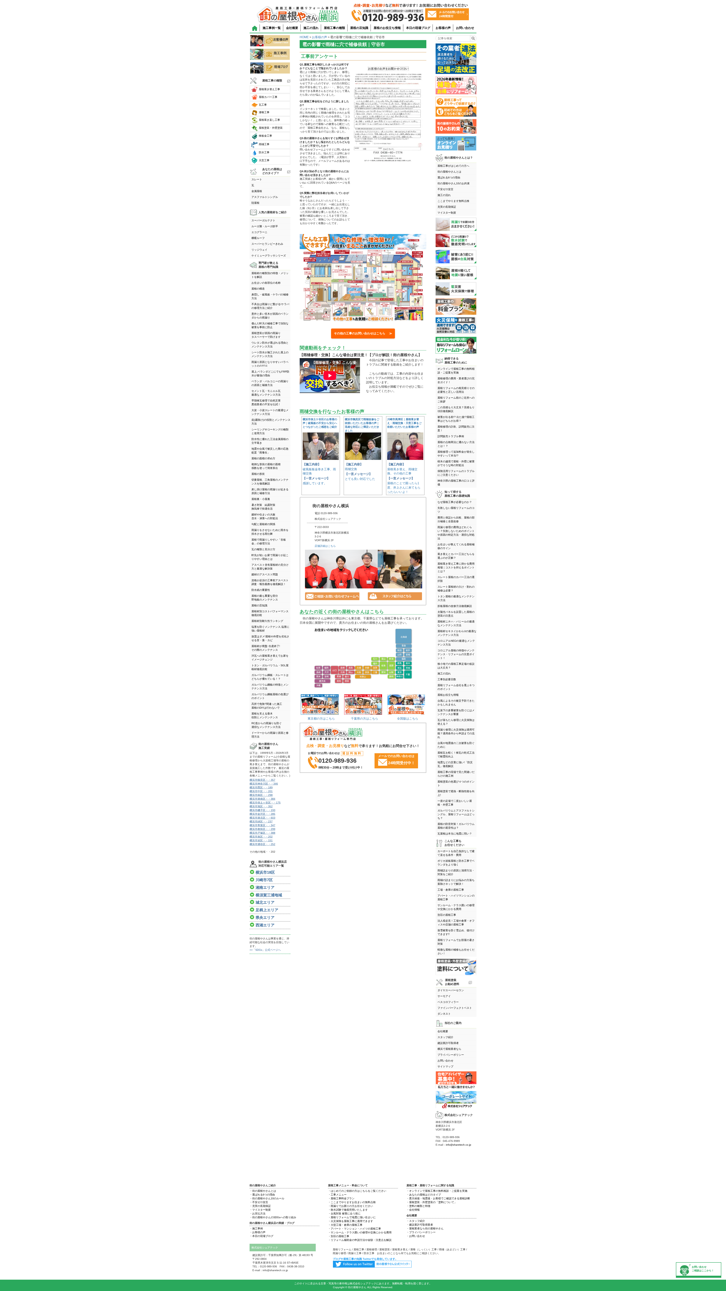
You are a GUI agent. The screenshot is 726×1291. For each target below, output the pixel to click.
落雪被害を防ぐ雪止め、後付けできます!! (456, 932)
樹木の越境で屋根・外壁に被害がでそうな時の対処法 (456, 463)
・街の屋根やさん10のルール (267, 1198)
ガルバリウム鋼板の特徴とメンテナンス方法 (270, 686)
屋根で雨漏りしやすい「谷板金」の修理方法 (268, 541)
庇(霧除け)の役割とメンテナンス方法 (270, 421)
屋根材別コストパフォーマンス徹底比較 (270, 613)
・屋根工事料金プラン (341, 1198)
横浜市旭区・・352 (261, 806)
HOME (304, 37)
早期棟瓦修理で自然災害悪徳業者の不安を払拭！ (266, 402)
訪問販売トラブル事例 (450, 436)
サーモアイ (444, 996)
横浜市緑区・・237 (261, 821)
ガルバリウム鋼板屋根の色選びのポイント (270, 696)
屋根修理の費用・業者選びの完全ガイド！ (456, 380)
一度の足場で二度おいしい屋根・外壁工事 (454, 802)
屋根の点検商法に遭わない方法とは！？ (456, 444)
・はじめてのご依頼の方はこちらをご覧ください (357, 1190)
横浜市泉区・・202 (261, 836)
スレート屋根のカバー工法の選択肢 (456, 579)
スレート (256, 179)
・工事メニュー (337, 1194)
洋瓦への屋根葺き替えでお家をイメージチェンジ (270, 657)
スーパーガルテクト (263, 220)
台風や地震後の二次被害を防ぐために (456, 745)
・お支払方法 (257, 1213)
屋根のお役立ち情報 (387, 27)
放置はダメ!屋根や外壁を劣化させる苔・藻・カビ (270, 638)
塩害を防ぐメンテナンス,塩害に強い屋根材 (270, 628)
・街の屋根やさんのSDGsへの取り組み (273, 1217)
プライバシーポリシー (450, 1054)
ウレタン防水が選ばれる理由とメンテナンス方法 (270, 344)
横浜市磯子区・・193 (262, 810)
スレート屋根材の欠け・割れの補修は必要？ (456, 588)
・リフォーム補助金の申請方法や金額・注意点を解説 (360, 1239)
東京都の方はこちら (321, 718)
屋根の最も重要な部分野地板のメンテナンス (264, 597)
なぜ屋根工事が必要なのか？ (454, 502)
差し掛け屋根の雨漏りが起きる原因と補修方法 (270, 491)
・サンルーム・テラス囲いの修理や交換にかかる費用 (360, 1232)
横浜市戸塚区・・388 (262, 832)
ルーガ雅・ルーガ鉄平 (264, 226)
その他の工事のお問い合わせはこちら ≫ (363, 333)
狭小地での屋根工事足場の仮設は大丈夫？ (456, 665)
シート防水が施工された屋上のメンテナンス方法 (270, 354)
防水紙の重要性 (260, 589)
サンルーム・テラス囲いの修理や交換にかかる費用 (456, 907)
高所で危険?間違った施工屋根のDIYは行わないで (266, 705)
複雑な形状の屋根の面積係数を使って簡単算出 (266, 466)
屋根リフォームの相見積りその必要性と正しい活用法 (456, 390)
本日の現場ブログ (418, 27)
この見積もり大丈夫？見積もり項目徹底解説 (456, 409)
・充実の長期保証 (260, 1205)
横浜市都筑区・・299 (262, 829)
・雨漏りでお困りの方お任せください (350, 1205)
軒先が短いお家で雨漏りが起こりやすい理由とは (270, 557)
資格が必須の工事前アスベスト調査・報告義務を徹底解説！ (270, 582)
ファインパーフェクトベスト (454, 1007)
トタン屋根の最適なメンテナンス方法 (456, 598)
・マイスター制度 (260, 1209)
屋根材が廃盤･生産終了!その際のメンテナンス (265, 648)
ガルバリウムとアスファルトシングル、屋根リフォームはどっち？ (456, 814)
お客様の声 (443, 27)
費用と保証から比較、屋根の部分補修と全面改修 (456, 519)
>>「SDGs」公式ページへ (265, 949)
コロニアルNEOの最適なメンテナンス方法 (456, 642)
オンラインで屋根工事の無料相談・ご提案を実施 (456, 370)
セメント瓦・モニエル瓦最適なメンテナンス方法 (266, 392)
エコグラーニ (259, 232)
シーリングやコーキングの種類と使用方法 (270, 431)
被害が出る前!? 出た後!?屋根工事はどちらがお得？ (456, 418)
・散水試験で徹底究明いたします (348, 1209)
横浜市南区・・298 (261, 795)
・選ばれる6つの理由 (262, 1194)
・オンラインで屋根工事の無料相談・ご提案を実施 (436, 1190)
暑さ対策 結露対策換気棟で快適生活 (263, 506)
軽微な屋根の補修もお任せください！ (456, 951)
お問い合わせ (465, 27)
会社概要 (292, 27)
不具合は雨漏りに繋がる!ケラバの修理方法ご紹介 (270, 306)
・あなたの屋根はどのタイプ (423, 1194)
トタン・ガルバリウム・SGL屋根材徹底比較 (270, 667)
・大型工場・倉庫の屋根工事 (345, 1224)
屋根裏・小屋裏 (260, 499)
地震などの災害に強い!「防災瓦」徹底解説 (455, 764)
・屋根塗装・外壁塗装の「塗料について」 (431, 1202)
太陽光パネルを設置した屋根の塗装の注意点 (456, 613)
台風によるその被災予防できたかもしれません (456, 702)
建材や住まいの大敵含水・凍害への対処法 (264, 516)
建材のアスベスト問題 (264, 574)
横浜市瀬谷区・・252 (262, 844)
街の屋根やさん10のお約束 (453, 183)
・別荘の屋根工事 (338, 1236)
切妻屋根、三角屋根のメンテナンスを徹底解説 (270, 481)
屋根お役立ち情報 (448, 694)
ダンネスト (444, 1013)
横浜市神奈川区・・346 (264, 783)
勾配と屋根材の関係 (263, 524)
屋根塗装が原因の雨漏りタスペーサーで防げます (266, 335)
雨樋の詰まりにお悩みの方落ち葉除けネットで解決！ (456, 882)
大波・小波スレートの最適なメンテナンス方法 (270, 412)
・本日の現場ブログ (261, 1236)
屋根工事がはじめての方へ (453, 165)
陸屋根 (255, 202)
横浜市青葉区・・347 (262, 825)
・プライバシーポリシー (421, 1232)
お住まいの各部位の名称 (266, 282)
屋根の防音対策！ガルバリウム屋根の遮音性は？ (456, 825)
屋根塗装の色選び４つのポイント (456, 783)
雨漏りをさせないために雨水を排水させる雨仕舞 (270, 531)
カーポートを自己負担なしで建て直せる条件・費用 (456, 853)
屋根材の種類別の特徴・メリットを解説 (270, 275)
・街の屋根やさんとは (263, 1190)
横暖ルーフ (258, 237)
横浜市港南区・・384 (262, 798)
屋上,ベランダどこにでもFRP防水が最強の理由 (270, 373)
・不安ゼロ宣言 (259, 1202)
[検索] (473, 38)
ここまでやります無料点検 (453, 200)
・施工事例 (256, 1228)
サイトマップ (445, 1066)
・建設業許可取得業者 (419, 1224)
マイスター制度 (446, 212)
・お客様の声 (257, 1232)
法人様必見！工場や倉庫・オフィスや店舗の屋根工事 (456, 922)
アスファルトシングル (264, 196)
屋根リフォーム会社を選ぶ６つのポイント (456, 687)
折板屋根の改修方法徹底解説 (454, 606)
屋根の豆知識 (359, 27)
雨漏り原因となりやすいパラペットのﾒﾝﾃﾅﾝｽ (270, 363)
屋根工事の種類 (334, 27)
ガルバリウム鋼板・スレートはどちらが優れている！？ (270, 676)
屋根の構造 (258, 288)
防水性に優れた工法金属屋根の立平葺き (270, 441)
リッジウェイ (259, 249)
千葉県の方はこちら (364, 718)
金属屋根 (256, 191)
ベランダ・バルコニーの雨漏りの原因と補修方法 (270, 383)
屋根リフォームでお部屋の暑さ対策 (456, 941)
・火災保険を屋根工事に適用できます (350, 1221)
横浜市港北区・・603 (262, 817)
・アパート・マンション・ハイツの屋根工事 (354, 1228)
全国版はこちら (407, 718)
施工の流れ (311, 27)
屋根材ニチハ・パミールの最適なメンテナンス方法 (456, 623)
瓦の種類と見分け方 (263, 549)
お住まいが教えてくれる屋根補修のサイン (456, 546)
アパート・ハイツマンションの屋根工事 (456, 897)
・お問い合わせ (415, 1236)
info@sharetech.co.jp (458, 1144)
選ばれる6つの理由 (448, 177)
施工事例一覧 (272, 27)
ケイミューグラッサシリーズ (268, 255)
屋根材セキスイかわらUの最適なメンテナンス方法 (456, 633)
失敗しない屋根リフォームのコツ (456, 509)
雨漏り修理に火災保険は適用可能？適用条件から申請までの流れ (456, 733)
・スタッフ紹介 (415, 1220)
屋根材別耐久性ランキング (267, 620)
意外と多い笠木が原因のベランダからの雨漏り (270, 315)
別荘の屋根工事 (446, 914)
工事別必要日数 (446, 679)
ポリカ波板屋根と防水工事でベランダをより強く (456, 862)
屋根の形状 (258, 473)
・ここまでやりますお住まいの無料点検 (352, 1202)
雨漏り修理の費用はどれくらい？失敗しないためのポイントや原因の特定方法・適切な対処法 (456, 533)
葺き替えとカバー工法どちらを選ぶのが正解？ (456, 556)
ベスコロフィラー (448, 1002)
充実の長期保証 (446, 206)
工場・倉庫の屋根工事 (450, 889)
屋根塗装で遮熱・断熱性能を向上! (456, 793)
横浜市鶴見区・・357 (262, 779)
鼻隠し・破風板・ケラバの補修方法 (270, 296)
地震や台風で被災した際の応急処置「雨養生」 (270, 450)
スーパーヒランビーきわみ (267, 243)
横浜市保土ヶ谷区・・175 (265, 802)
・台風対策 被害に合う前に (344, 1213)
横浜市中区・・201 (261, 791)
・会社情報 (413, 1209)
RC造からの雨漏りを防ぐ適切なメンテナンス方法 (266, 725)
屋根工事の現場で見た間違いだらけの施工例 (456, 773)
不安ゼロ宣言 (445, 189)
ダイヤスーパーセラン (450, 990)
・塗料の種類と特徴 (418, 1205)
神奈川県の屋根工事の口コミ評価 (456, 482)
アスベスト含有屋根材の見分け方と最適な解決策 (270, 566)
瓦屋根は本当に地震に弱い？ (454, 833)
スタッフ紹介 (445, 1037)
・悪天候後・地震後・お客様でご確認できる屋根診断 (438, 1198)
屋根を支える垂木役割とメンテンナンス (264, 715)
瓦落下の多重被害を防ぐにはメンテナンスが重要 (456, 712)
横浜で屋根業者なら (449, 1048)
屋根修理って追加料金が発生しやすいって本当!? (456, 453)
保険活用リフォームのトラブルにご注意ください (456, 473)
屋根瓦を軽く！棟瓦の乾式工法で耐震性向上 (456, 754)
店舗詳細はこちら (325, 545)
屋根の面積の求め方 (263, 458)
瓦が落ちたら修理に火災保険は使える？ (456, 721)
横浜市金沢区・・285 (262, 813)
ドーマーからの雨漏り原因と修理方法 (270, 734)
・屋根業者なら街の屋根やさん (425, 1228)
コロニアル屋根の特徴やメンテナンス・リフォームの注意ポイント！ (456, 654)
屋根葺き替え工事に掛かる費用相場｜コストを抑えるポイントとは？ (456, 567)
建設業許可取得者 (448, 1043)
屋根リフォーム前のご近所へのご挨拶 (456, 399)
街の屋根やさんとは (449, 171)
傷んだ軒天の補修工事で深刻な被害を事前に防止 (270, 325)
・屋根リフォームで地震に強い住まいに (352, 1217)
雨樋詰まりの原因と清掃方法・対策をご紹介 (456, 872)
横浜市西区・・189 (261, 787)
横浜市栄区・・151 (261, 840)
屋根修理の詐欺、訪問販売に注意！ (456, 428)
